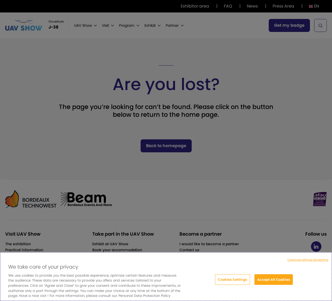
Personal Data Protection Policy (144, 295)
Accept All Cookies (273, 279)
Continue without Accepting (307, 260)
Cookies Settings (232, 279)
